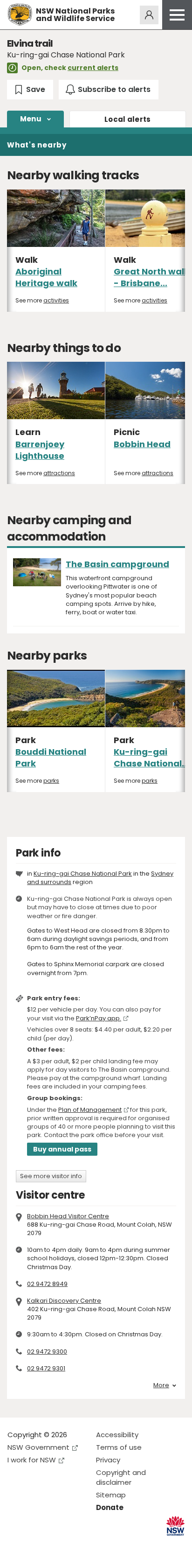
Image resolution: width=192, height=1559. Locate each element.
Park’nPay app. (98, 1018)
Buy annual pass (62, 1149)
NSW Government (38, 1447)
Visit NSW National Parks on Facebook (16, 1544)
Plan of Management (90, 1109)
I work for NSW (31, 1460)
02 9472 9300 (47, 1351)
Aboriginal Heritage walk (46, 277)
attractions (59, 473)
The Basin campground (117, 564)
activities (56, 300)
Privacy (108, 1460)
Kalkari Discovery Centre (64, 1300)
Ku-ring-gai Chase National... (151, 757)
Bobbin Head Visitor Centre (68, 1216)
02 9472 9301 (46, 1368)
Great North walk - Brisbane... (151, 277)
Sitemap (111, 1495)
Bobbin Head (142, 444)
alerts (127, 119)
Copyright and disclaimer (121, 1477)
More (161, 1385)
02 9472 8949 (47, 1283)
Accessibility (117, 1435)
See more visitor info (51, 1176)
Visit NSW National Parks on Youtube (56, 1544)
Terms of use (119, 1447)
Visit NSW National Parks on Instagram (36, 1544)
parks (51, 781)
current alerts (93, 67)
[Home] (19, 15)
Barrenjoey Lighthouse (39, 450)
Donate (109, 1507)
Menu (30, 119)
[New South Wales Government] (175, 1526)
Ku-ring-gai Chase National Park (83, 873)
